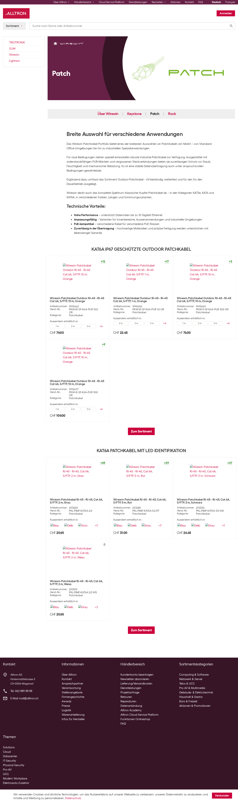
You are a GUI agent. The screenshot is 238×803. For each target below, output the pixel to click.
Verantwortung (71, 688)
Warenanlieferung (73, 714)
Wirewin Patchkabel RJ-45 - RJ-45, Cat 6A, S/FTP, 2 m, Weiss (76, 583)
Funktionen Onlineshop (135, 719)
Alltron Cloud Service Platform (139, 714)
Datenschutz (73, 798)
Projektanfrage (129, 692)
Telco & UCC (187, 683)
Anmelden (226, 13)
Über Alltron (69, 674)
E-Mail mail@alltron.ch (24, 698)
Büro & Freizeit (188, 701)
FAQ (200, 2)
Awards (66, 701)
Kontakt (189, 2)
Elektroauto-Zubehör (16, 783)
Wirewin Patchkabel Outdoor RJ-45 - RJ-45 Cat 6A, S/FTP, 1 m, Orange (140, 300)
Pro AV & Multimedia (192, 688)
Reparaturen (128, 701)
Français (230, 2)
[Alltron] (16, 13)
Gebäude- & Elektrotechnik (196, 692)
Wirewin (14, 54)
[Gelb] (69, 525)
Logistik (66, 710)
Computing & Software (194, 674)
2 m (73, 326)
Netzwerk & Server (190, 679)
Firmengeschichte (73, 697)
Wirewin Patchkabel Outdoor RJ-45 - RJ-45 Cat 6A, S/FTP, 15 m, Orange (77, 300)
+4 (101, 326)
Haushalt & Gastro (191, 697)
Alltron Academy (131, 710)
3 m (88, 326)
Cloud (7, 751)
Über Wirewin (108, 114)
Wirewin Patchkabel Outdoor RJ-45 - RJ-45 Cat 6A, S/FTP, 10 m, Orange (204, 300)
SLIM (12, 48)
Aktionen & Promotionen (194, 705)
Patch (154, 114)
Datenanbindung (131, 705)
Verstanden (222, 795)
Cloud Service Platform (111, 2)
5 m (152, 323)
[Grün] (83, 525)
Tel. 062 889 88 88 (21, 691)
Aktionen (176, 2)
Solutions (9, 747)
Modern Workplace (15, 778)
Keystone (134, 114)
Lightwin (14, 60)
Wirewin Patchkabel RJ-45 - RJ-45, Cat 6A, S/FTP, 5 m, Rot (139, 501)
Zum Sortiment (141, 431)
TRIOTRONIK (17, 42)
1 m (57, 326)
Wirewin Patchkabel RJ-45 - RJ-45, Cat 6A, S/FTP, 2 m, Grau (76, 501)
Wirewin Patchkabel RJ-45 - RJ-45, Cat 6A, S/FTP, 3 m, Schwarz (203, 501)
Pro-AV (7, 769)
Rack (172, 114)
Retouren (126, 697)
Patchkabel (76, 315)
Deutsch (216, 2)
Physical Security (13, 765)
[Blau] (55, 525)
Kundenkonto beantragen (136, 674)
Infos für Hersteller (73, 719)
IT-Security (9, 760)
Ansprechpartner (72, 683)
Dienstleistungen (138, 2)
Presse (66, 705)
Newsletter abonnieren (134, 679)
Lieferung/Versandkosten (136, 683)
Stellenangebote (72, 692)
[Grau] (146, 525)
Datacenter (10, 756)
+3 (96, 525)
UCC (6, 774)
